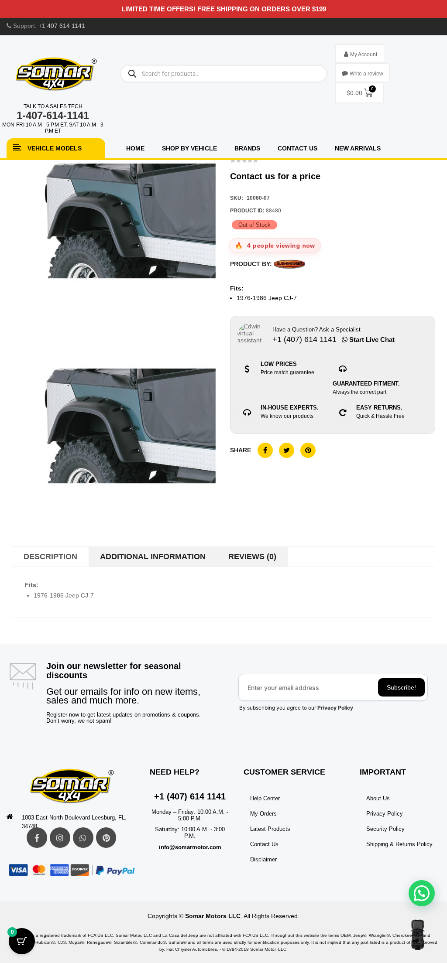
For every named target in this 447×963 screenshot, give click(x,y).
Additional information (153, 556)
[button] (422, 893)
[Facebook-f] (37, 837)
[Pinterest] (106, 837)
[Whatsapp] (83, 837)
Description (50, 556)
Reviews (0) (252, 556)
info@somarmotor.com (190, 847)
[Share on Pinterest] (308, 450)
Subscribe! (401, 687)
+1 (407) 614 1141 (190, 796)
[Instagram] (60, 837)
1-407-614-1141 (53, 115)
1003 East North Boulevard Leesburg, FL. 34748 (74, 822)
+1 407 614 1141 (61, 25)
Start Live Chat (371, 339)
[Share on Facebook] (265, 450)
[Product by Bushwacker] (289, 264)
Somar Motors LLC (213, 915)
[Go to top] (417, 934)
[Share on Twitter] (286, 450)
